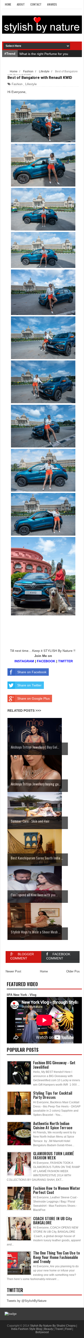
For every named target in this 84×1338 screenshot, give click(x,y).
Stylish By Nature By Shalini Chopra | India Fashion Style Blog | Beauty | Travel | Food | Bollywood (44, 1329)
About (21, 4)
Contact (36, 4)
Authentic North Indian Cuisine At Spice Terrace (52, 1125)
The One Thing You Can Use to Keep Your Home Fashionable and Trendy (56, 1257)
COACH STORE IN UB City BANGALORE (52, 1220)
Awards (52, 4)
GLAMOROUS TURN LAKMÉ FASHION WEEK (53, 1156)
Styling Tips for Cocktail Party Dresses (52, 1095)
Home (8, 4)
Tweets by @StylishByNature (26, 1301)
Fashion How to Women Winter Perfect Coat (56, 1190)
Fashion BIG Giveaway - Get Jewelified (54, 1065)
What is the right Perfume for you (43, 54)
